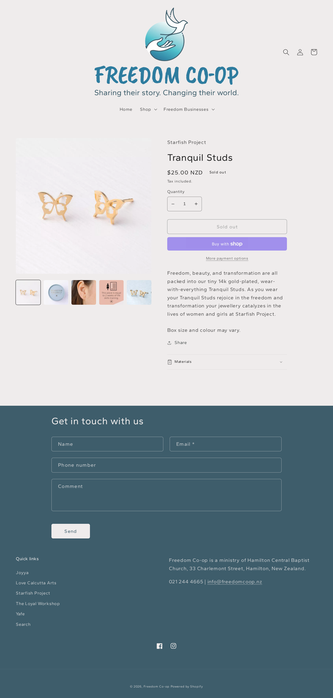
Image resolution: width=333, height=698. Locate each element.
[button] (148, 109)
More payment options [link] (227, 258)
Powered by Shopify (187, 686)
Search (23, 624)
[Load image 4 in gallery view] (111, 292)
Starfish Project (33, 593)
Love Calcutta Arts (36, 583)
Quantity (176, 191)
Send (70, 531)
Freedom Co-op (157, 686)
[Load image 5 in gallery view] (139, 292)
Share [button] (181, 342)
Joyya (22, 572)
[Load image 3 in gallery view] (83, 292)
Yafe (20, 614)
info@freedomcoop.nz (234, 581)
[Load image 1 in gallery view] (28, 292)
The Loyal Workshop (38, 603)
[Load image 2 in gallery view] (56, 292)
